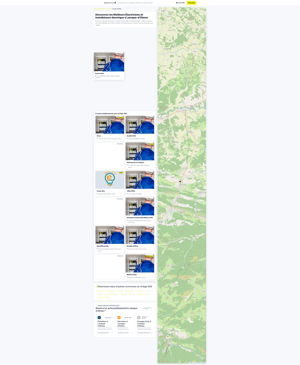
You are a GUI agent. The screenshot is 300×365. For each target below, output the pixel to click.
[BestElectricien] (110, 2)
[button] (180, 181)
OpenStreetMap (197, 362)
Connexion (191, 3)
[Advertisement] (125, 40)
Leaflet (190, 362)
